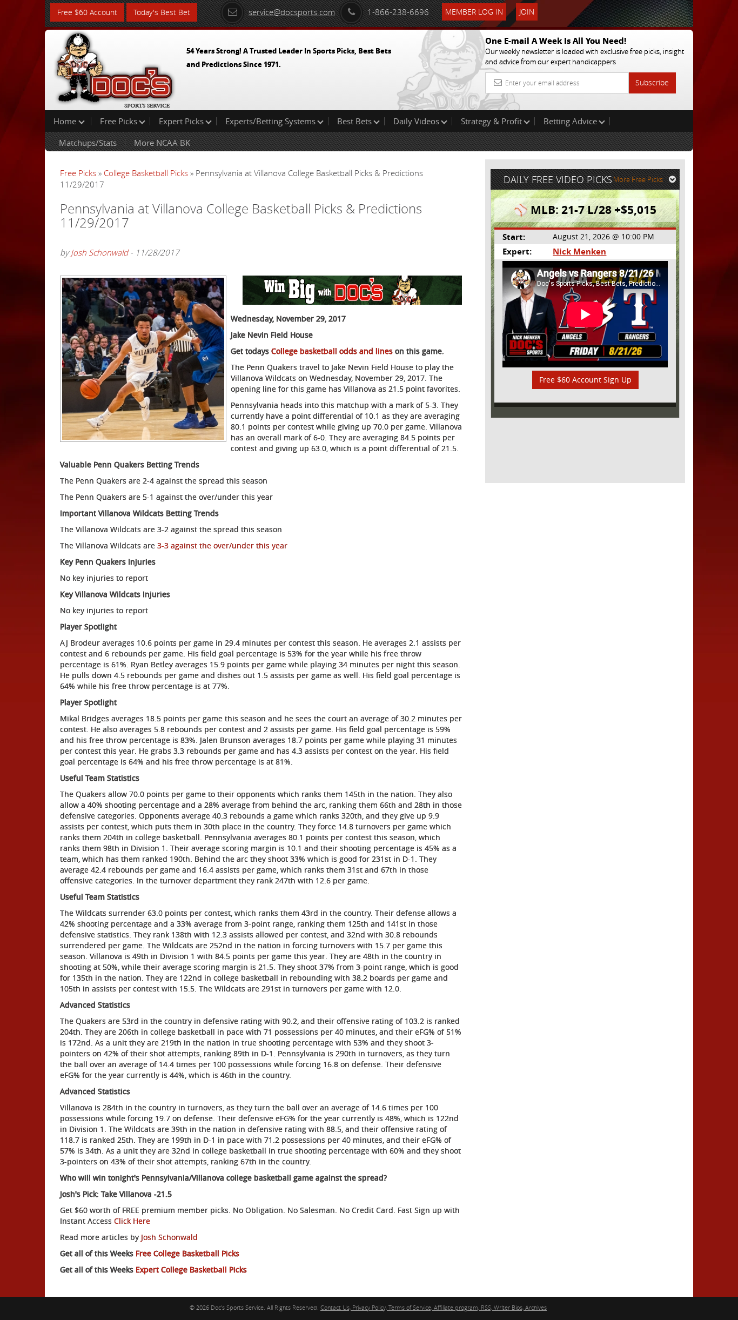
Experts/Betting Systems (270, 121)
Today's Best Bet (161, 12)
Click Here (132, 1221)
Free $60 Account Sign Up (585, 379)
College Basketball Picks (146, 172)
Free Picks (118, 121)
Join (526, 11)
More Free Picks (638, 179)
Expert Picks (181, 121)
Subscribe (652, 82)
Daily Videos (416, 121)
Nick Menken (579, 251)
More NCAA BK (162, 142)
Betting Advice (570, 121)
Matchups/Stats (88, 142)
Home (65, 121)
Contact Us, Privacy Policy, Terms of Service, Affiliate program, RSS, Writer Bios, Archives (433, 1307)
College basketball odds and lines (332, 351)
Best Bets (354, 121)
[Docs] (114, 67)
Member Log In (474, 11)
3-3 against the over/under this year (222, 545)
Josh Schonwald (99, 252)
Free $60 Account (87, 12)
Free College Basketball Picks (187, 1253)
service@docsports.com (292, 11)
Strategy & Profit (491, 121)
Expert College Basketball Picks (191, 1269)
